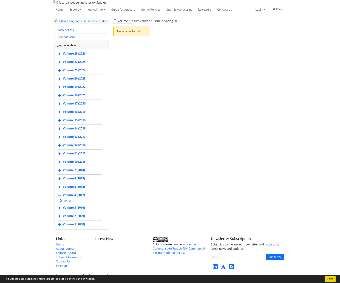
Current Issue (67, 37)
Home (59, 10)
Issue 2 (68, 201)
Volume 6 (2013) (74, 178)
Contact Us (224, 10)
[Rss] (231, 268)
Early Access (66, 30)
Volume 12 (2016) (74, 145)
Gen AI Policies (150, 10)
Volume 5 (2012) (74, 187)
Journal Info (95, 10)
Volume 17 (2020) (74, 104)
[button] (96, 279)
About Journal (65, 249)
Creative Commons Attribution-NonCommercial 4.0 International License (179, 248)
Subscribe (275, 257)
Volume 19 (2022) (74, 87)
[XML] (183, 21)
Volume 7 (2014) (74, 170)
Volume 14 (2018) (74, 129)
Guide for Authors (123, 10)
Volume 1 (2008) (74, 224)
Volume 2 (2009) (74, 216)
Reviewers (204, 10)
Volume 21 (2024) (74, 70)
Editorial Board (66, 253)
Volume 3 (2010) (74, 208)
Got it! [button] (330, 279)
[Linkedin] (215, 268)
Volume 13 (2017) (74, 137)
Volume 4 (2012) (74, 195)
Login (259, 10)
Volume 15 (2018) (74, 120)
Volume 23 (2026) (74, 54)
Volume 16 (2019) (74, 112)
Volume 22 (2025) (74, 62)
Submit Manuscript (179, 10)
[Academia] (223, 268)
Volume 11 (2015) (74, 153)
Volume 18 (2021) (74, 95)
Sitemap (61, 266)
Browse (74, 10)
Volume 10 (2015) (74, 162)
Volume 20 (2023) (74, 79)
